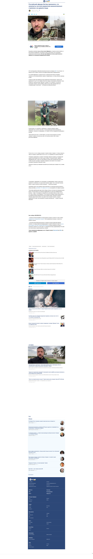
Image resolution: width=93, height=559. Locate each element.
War (39, 10)
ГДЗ (29, 513)
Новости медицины (32, 539)
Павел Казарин (31, 422)
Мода (47, 545)
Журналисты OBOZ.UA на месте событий (52, 486)
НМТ (47, 516)
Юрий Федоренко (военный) (33, 429)
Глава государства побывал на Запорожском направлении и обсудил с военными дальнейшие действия (46, 367)
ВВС (56, 71)
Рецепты (30, 528)
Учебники (47, 513)
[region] (46, 63)
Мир (29, 491)
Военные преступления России (36, 246)
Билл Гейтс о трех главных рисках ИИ (36, 468)
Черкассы (30, 501)
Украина (30, 246)
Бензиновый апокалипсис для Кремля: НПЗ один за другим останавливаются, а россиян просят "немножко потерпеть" (44, 428)
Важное (30, 288)
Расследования (49, 491)
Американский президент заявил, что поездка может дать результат (40, 380)
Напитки (47, 528)
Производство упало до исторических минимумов (37, 311)
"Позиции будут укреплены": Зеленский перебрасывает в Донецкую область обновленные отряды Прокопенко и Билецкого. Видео (45, 365)
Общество (48, 493)
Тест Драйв (30, 522)
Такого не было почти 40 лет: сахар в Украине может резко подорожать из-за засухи (45, 309)
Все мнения (31, 474)
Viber (61, 230)
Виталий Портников (32, 464)
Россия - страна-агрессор (51, 246)
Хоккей (30, 507)
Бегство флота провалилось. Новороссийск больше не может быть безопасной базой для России (44, 452)
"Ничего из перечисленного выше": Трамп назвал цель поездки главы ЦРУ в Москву (46, 379)
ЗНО (29, 516)
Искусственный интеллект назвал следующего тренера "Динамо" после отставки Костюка (44, 324)
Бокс (47, 507)
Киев (29, 498)
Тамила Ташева (31, 453)
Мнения (30, 418)
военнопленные (44, 246)
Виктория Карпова (32, 459)
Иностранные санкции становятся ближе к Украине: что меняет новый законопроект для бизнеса (42, 458)
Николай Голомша (32, 435)
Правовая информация (32, 483)
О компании (30, 481)
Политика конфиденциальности (51, 483)
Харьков (47, 498)
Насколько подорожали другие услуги (35, 318)
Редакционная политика (32, 248)
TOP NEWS (31, 345)
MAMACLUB (48, 539)
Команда (47, 481)
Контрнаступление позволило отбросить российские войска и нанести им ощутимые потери (44, 374)
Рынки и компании (31, 534)
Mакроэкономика (49, 534)
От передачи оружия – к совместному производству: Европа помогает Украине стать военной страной (44, 433)
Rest (30, 416)
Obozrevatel (55, 230)
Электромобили (48, 522)
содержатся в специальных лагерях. (36, 219)
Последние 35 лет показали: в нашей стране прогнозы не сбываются (42, 421)
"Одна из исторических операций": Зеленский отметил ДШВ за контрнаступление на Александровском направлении (46, 373)
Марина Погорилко (35, 10)
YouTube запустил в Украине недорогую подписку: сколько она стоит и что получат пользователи (44, 316)
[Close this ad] (92, 553)
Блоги (30, 493)
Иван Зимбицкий (31, 470)
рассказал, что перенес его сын (43, 187)
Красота (30, 545)
